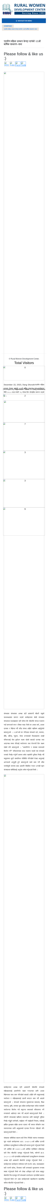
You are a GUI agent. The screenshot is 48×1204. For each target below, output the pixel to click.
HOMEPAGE (8, 26)
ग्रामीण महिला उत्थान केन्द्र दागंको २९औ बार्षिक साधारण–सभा (20, 29)
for (23, 389)
